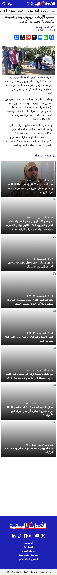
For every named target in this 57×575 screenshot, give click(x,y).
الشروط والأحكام (28, 559)
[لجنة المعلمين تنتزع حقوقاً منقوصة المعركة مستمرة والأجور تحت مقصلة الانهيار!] (28, 290)
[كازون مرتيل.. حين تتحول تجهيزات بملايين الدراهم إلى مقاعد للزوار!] (28, 253)
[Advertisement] (28, 486)
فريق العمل (28, 550)
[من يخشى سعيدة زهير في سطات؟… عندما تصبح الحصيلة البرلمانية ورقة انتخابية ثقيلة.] (28, 364)
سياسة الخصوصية (28, 554)
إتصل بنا (28, 546)
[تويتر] (43, 536)
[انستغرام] (31, 536)
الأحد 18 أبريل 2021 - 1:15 (45, 30)
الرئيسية (45, 11)
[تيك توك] (19, 536)
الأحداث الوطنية (16, 11)
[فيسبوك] (25, 536)
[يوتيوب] (37, 536)
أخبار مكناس (32, 11)
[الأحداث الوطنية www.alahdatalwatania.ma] (41, 4)
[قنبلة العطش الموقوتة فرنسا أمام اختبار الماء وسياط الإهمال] (28, 327)
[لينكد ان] (14, 536)
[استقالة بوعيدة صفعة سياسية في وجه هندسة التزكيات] (28, 439)
